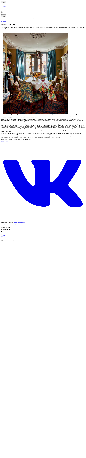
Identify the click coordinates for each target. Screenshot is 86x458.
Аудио (4, 6)
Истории (17, 224)
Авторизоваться (4, 141)
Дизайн (4, 21)
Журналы (5, 4)
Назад (3, 2)
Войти (2, 9)
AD (1, 21)
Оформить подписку (8, 9)
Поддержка (6, 224)
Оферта (2, 224)
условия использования (19, 222)
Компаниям (12, 224)
